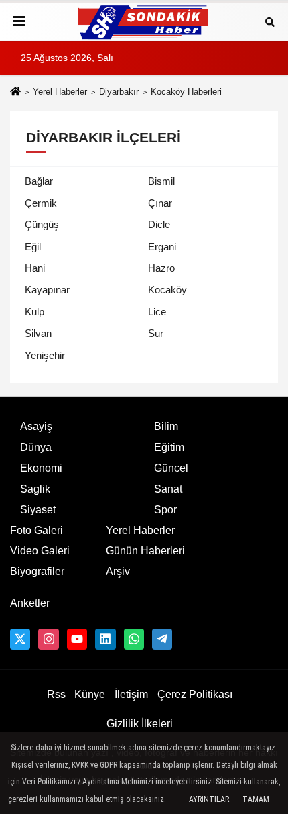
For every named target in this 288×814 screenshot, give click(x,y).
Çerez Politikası (194, 694)
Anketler (30, 603)
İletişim (131, 694)
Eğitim (169, 447)
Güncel (171, 468)
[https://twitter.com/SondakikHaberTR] (20, 639)
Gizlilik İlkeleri (139, 723)
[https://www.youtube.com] (77, 639)
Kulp (34, 311)
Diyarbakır (119, 92)
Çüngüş (42, 224)
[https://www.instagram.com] (48, 639)
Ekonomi (41, 468)
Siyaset (38, 509)
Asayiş (36, 426)
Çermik (41, 203)
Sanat (168, 489)
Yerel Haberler (60, 92)
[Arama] (270, 21)
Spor (165, 509)
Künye (89, 694)
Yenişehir (45, 355)
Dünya (36, 447)
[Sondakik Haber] (144, 22)
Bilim (166, 426)
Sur (155, 333)
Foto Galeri (36, 530)
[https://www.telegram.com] (162, 639)
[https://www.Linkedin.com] (105, 639)
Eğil (33, 246)
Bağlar (39, 181)
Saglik (35, 489)
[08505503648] (134, 639)
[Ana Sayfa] (15, 93)
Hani (35, 268)
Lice (157, 311)
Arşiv (118, 571)
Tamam (255, 799)
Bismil (161, 181)
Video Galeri (40, 550)
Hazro (161, 268)
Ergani (162, 246)
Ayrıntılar (209, 799)
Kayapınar (47, 289)
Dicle (159, 224)
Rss (56, 694)
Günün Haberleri (145, 550)
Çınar (160, 203)
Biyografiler (37, 571)
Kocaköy (167, 289)
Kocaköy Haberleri (186, 92)
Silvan (38, 333)
